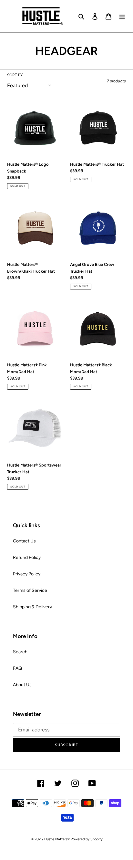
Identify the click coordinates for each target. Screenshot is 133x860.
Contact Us (24, 541)
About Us (22, 684)
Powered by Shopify (87, 839)
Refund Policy (27, 557)
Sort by (15, 75)
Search (20, 652)
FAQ (17, 668)
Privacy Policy (26, 574)
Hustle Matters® (57, 839)
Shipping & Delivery (32, 607)
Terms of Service (30, 590)
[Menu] (122, 16)
